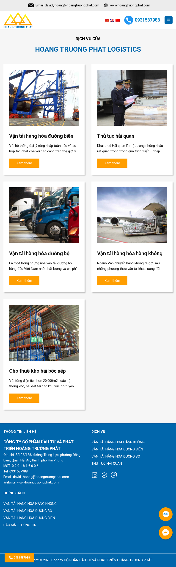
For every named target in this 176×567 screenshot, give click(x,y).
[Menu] (169, 20)
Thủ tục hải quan (106, 463)
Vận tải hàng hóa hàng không (118, 442)
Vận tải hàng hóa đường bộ (115, 456)
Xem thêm (24, 163)
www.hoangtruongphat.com (130, 5)
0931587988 (22, 557)
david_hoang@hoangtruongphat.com (72, 5)
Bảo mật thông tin (19, 525)
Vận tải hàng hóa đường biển (117, 449)
